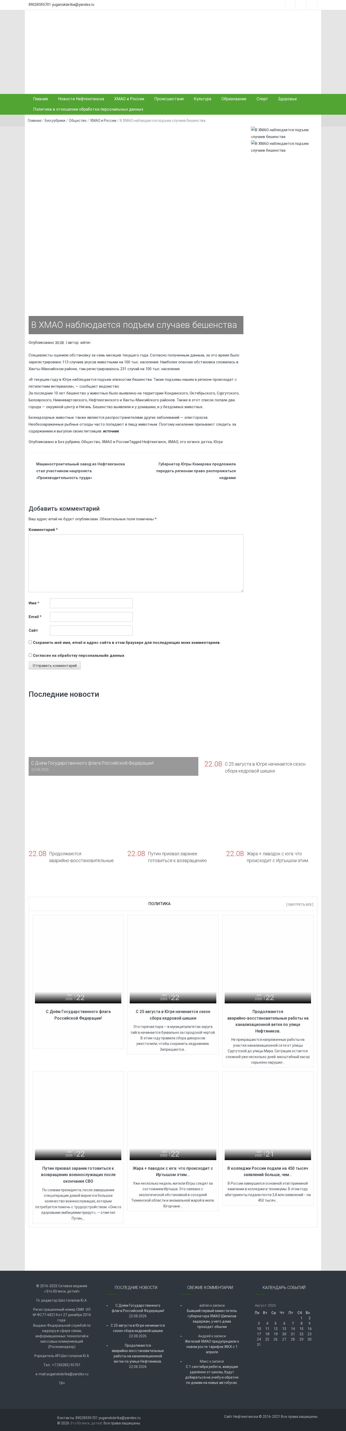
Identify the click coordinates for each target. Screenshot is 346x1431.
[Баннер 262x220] (284, 147)
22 (301, 1334)
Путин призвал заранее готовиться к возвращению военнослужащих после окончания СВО (78, 1175)
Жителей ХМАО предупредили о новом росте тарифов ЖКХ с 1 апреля (212, 1346)
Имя (34, 603)
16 (309, 1329)
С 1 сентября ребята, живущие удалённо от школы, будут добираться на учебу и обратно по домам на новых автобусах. (212, 1375)
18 (267, 1334)
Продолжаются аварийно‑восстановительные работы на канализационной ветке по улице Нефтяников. (138, 1353)
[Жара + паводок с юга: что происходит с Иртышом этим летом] (173, 1116)
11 (267, 1329)
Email (35, 616)
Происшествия (169, 98)
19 (276, 1334)
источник (111, 431)
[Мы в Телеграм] (284, 133)
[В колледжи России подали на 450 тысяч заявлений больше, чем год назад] (268, 1116)
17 (259, 1334)
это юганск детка (196, 442)
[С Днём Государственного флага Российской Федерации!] (78, 960)
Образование (233, 98)
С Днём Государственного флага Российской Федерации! (138, 1308)
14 (293, 1329)
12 (276, 1329)
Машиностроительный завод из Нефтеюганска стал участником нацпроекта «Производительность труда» (80, 471)
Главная (40, 98)
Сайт (33, 630)
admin (85, 342)
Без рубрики (55, 120)
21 (293, 1334)
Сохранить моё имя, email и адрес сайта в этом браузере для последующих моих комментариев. (127, 642)
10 (259, 1329)
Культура (202, 98)
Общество (78, 120)
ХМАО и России (129, 98)
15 (301, 1329)
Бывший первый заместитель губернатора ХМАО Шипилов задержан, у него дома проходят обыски (212, 1319)
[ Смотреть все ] (299, 904)
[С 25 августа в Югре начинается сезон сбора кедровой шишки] (173, 960)
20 (284, 1334)
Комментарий (43, 529)
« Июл (282, 1355)
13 (284, 1329)
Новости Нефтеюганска (81, 98)
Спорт (262, 98)
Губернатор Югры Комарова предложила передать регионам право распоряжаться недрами (196, 471)
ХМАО (173, 442)
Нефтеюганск (154, 442)
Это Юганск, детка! (86, 1423)
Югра (218, 442)
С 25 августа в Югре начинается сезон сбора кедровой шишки (138, 1328)
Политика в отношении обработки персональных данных (88, 109)
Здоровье (287, 98)
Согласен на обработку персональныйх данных (78, 655)
